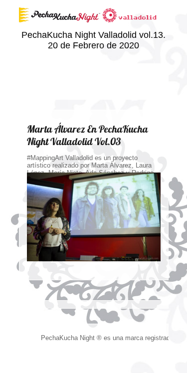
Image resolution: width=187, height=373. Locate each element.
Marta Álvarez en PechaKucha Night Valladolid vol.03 (87, 135)
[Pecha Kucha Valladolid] (94, 27)
